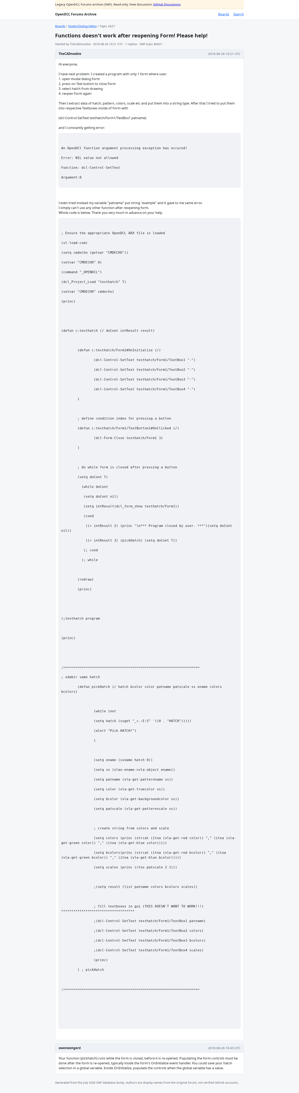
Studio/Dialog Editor (82, 26)
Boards (223, 14)
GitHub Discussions (166, 4)
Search (238, 14)
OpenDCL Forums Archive (75, 14)
